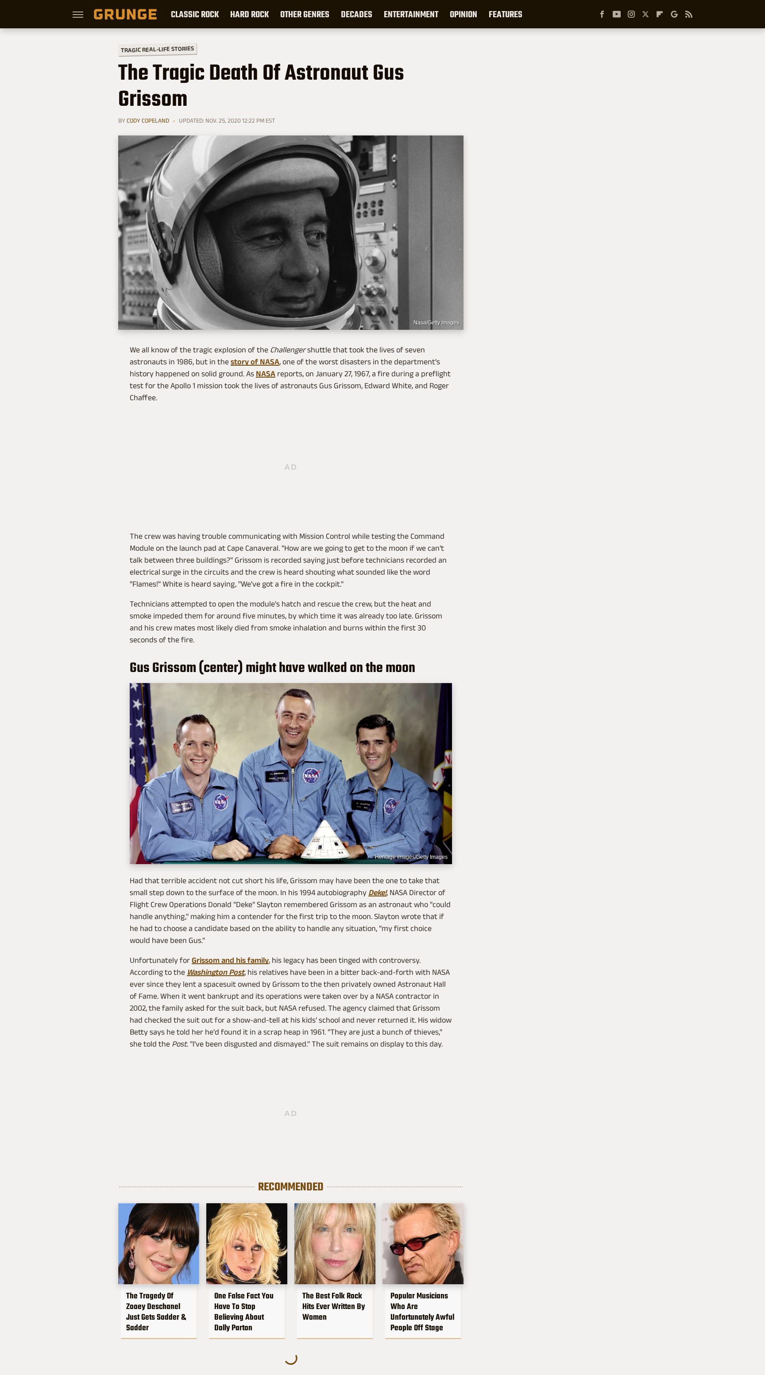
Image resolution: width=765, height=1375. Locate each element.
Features (505, 14)
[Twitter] (645, 14)
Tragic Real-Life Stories (157, 49)
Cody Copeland (148, 120)
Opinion (463, 14)
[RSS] (688, 14)
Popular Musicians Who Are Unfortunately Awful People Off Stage (422, 1311)
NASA (265, 373)
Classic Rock (195, 14)
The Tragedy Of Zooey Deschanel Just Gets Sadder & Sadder (156, 1311)
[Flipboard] (659, 14)
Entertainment (411, 14)
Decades (356, 14)
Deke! (377, 892)
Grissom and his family (230, 960)
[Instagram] (631, 14)
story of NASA (255, 361)
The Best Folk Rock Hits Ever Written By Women (333, 1306)
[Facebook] (602, 14)
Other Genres (304, 14)
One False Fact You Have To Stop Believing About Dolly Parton (244, 1311)
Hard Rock (249, 14)
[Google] (674, 14)
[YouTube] (617, 14)
